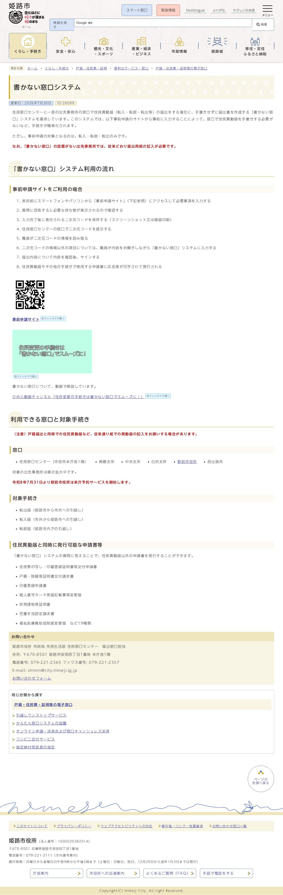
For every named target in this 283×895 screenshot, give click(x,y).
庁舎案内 (40, 873)
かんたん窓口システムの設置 (41, 723)
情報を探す (60, 25)
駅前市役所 (187, 461)
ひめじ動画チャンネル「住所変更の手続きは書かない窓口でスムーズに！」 (91, 397)
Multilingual (195, 10)
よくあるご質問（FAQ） (168, 873)
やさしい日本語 (244, 10)
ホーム (32, 68)
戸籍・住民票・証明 (91, 68)
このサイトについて (32, 826)
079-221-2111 (39, 855)
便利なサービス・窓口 (131, 68)
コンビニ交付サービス (35, 739)
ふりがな (219, 10)
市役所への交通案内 (107, 873)
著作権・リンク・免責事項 (182, 826)
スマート (136, 10)
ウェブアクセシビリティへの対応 (126, 826)
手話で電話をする (218, 873)
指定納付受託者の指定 (35, 747)
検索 (264, 24)
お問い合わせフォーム (31, 678)
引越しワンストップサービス (41, 715)
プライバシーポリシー (74, 826)
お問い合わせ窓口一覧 (229, 826)
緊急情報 (168, 10)
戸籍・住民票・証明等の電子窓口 (181, 68)
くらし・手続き (57, 68)
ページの (261, 781)
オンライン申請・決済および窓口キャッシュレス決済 (62, 731)
